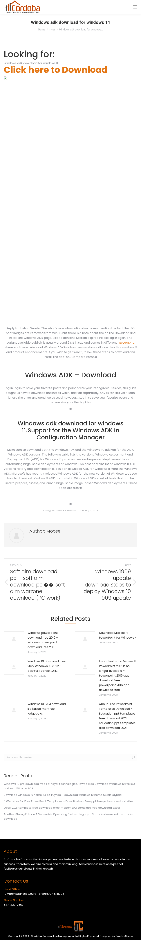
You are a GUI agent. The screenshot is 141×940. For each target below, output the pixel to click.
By (71, 510)
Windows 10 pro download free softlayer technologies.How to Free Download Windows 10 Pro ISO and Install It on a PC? (69, 786)
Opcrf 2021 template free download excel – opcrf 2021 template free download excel (62, 808)
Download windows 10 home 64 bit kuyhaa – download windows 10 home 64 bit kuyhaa (63, 795)
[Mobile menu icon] (135, 7)
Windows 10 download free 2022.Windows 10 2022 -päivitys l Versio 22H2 (47, 666)
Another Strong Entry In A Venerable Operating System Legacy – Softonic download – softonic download (68, 816)
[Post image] (14, 638)
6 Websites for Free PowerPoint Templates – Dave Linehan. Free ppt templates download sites (68, 801)
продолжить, (126, 342)
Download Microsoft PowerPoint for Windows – (118, 635)
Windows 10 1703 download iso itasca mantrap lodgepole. (47, 709)
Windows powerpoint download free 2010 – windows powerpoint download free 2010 (43, 640)
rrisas (59, 510)
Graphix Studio (124, 936)
